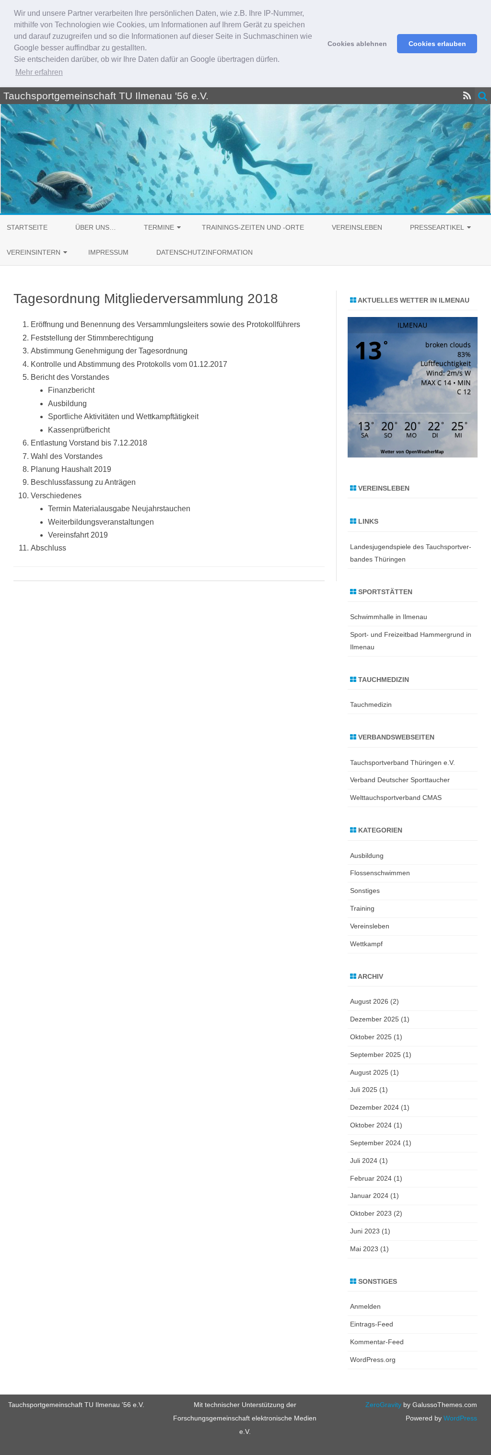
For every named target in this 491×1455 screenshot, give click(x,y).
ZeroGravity (383, 1404)
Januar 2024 (369, 1195)
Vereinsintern (33, 252)
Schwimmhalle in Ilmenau (388, 617)
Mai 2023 (364, 1249)
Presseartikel (437, 227)
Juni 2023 (365, 1231)
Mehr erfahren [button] (39, 72)
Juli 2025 (363, 1089)
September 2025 (375, 1054)
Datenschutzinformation (204, 252)
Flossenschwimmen (380, 873)
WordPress (459, 1418)
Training (362, 908)
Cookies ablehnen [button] (357, 43)
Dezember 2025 (374, 1019)
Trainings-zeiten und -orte (253, 227)
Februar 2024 (371, 1178)
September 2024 (375, 1143)
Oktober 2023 (371, 1213)
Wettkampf (366, 944)
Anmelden (365, 1306)
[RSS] (467, 95)
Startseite (27, 227)
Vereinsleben (357, 227)
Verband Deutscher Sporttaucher (400, 780)
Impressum (108, 252)
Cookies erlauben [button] (437, 43)
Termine (159, 227)
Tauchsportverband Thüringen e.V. (402, 762)
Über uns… (95, 227)
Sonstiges (365, 890)
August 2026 (369, 1001)
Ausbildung (367, 855)
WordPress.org (373, 1359)
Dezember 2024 (374, 1107)
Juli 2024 (363, 1160)
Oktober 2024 (371, 1125)
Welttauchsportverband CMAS (396, 797)
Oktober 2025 (371, 1037)
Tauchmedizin (371, 704)
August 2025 (369, 1072)
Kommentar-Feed (377, 1342)
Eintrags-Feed (371, 1324)
